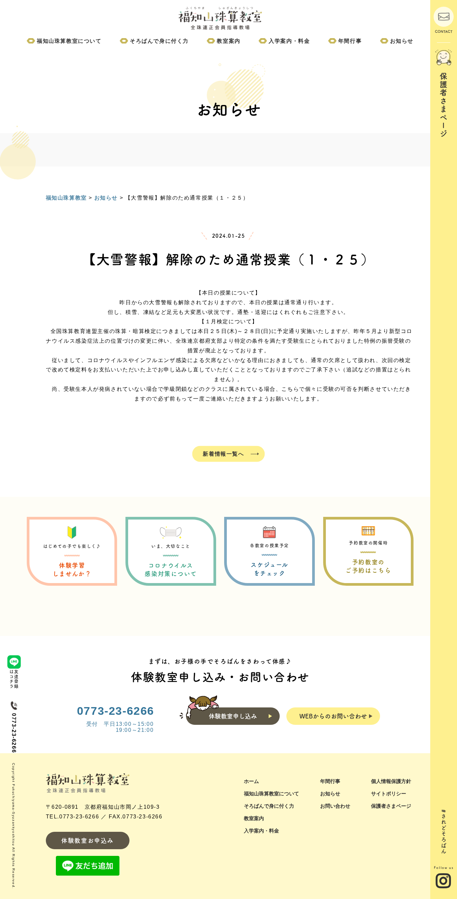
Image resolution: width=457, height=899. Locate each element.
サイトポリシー (388, 793)
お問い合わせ (335, 806)
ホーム (251, 781)
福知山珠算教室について (69, 41)
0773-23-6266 (115, 710)
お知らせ (402, 41)
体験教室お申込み (87, 840)
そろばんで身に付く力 (159, 41)
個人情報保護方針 (391, 781)
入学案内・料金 (289, 41)
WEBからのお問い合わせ (333, 716)
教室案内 (228, 41)
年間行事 (350, 41)
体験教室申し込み (233, 716)
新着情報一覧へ (223, 453)
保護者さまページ (391, 806)
